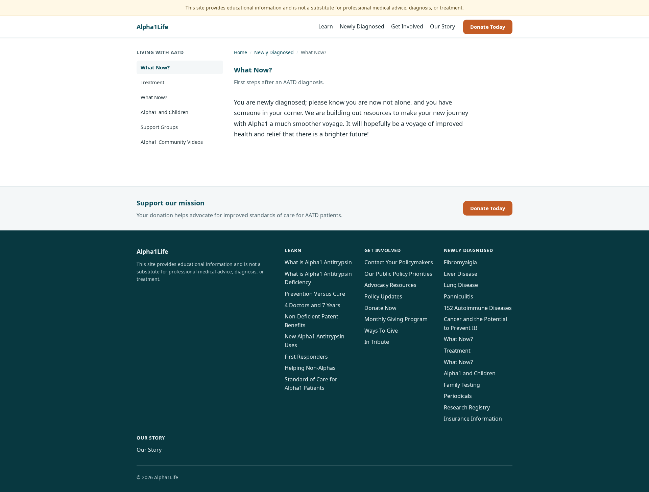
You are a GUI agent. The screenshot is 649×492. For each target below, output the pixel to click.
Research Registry (467, 407)
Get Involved (407, 26)
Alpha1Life (152, 27)
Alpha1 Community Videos (172, 141)
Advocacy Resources (390, 285)
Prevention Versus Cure (315, 293)
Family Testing (462, 384)
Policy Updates (383, 296)
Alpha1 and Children (164, 112)
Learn (325, 26)
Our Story (442, 26)
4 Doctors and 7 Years (312, 305)
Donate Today (487, 26)
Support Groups (159, 127)
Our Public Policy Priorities (398, 273)
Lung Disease (461, 285)
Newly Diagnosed (362, 26)
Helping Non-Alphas (310, 368)
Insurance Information (473, 418)
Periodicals (458, 396)
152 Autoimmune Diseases (478, 308)
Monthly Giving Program (396, 319)
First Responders (306, 356)
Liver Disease (460, 273)
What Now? (155, 67)
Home (240, 52)
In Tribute (376, 341)
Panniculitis (458, 296)
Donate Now (380, 308)
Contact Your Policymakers (398, 262)
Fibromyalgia (460, 262)
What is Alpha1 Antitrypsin (318, 262)
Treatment (152, 82)
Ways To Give (381, 330)
